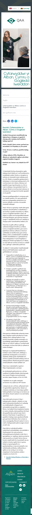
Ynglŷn (5, 100)
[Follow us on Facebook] (20, 485)
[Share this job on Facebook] (8, 121)
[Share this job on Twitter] (15, 121)
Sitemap (15, 498)
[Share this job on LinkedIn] (12, 121)
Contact (19, 479)
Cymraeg (26, 8)
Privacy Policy (15, 500)
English (14, 8)
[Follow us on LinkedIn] (24, 485)
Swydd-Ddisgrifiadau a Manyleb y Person (17, 457)
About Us (20, 473)
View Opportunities (9, 485)
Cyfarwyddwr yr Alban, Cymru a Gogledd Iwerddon (14, 106)
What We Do (21, 476)
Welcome (6, 95)
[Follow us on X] (20, 489)
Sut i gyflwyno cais (9, 112)
